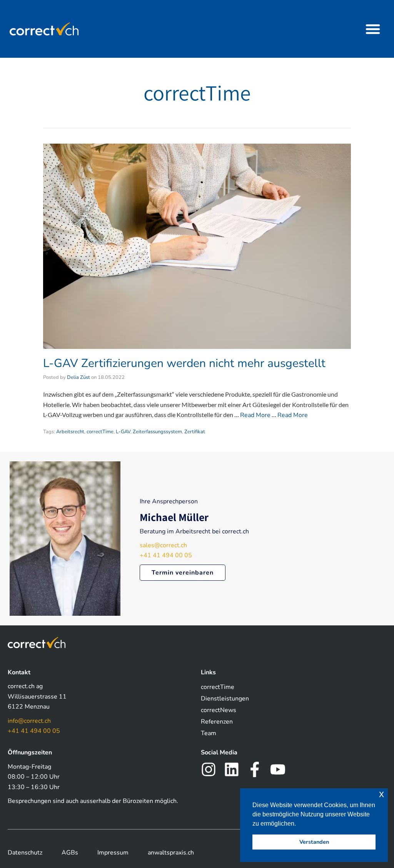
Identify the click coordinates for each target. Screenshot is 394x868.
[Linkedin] (231, 769)
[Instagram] (208, 769)
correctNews (218, 710)
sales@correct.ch (163, 545)
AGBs (70, 852)
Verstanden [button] (314, 842)
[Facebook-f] (254, 769)
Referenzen (217, 721)
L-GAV (123, 431)
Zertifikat (194, 431)
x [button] (381, 794)
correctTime (100, 431)
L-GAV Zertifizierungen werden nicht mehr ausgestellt (184, 363)
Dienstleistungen (225, 698)
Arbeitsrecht (70, 431)
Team (208, 733)
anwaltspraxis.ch (171, 852)
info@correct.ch (29, 721)
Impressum (113, 852)
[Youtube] (277, 769)
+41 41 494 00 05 (166, 555)
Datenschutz (25, 852)
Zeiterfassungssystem (157, 431)
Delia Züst (78, 377)
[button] (372, 28)
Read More (255, 415)
